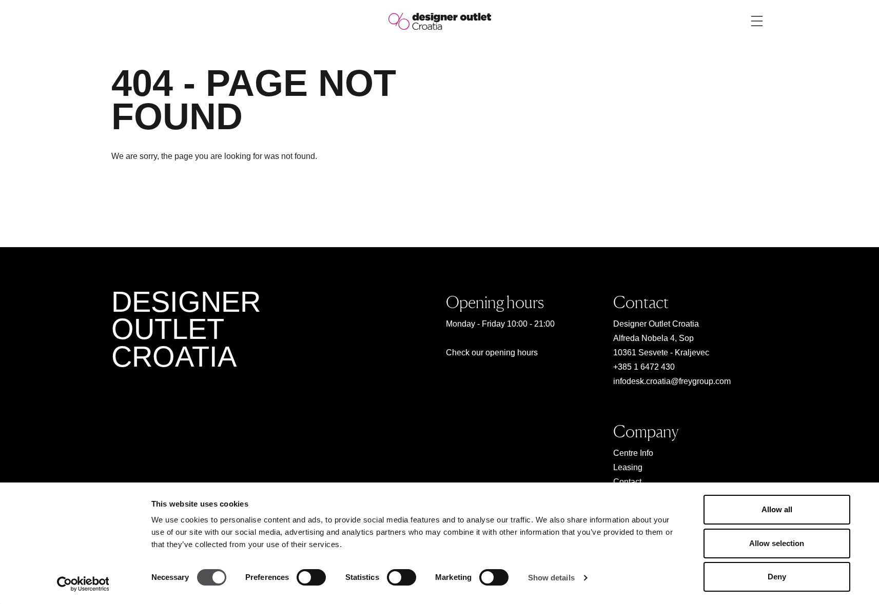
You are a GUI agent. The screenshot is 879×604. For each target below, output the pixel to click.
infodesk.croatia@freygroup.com (672, 381)
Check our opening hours (492, 352)
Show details (551, 577)
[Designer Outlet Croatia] (439, 20)
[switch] (311, 577)
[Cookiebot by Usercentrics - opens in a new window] (83, 584)
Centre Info (633, 453)
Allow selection (776, 543)
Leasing (627, 467)
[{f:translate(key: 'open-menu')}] (757, 21)
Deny (777, 576)
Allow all (776, 509)
